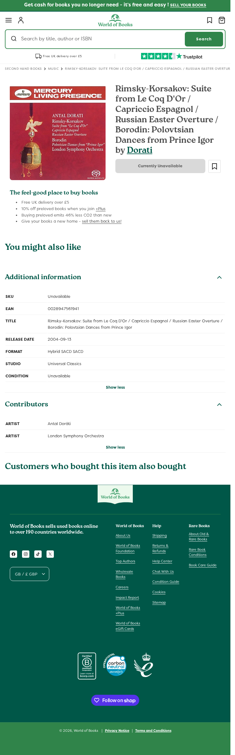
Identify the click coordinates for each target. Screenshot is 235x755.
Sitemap (159, 602)
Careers (122, 587)
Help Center (162, 561)
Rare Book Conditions (198, 552)
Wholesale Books (124, 574)
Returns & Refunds (160, 548)
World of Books (86, 730)
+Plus (101, 208)
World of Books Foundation (128, 548)
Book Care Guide (203, 565)
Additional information (43, 278)
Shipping (159, 535)
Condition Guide (165, 581)
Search (204, 39)
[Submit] (14, 39)
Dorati (139, 151)
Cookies (159, 592)
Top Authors (125, 561)
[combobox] (115, 39)
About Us (123, 535)
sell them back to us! (101, 221)
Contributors (26, 405)
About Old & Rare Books (199, 536)
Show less (115, 387)
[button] (8, 20)
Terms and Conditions (153, 730)
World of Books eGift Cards (128, 626)
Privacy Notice (117, 730)
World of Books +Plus (128, 610)
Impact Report (127, 597)
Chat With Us (163, 571)
